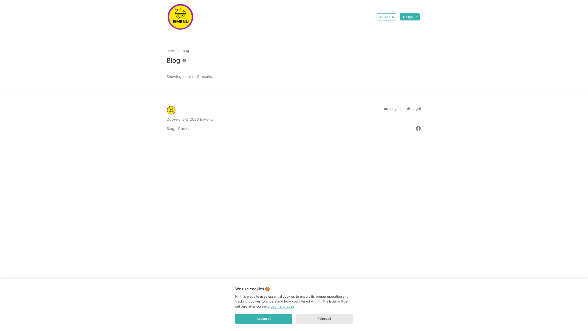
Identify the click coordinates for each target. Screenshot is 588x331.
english (395, 108)
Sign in (388, 17)
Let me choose (282, 306)
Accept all (264, 318)
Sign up (411, 17)
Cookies (185, 128)
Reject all (324, 318)
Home (171, 51)
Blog (170, 128)
